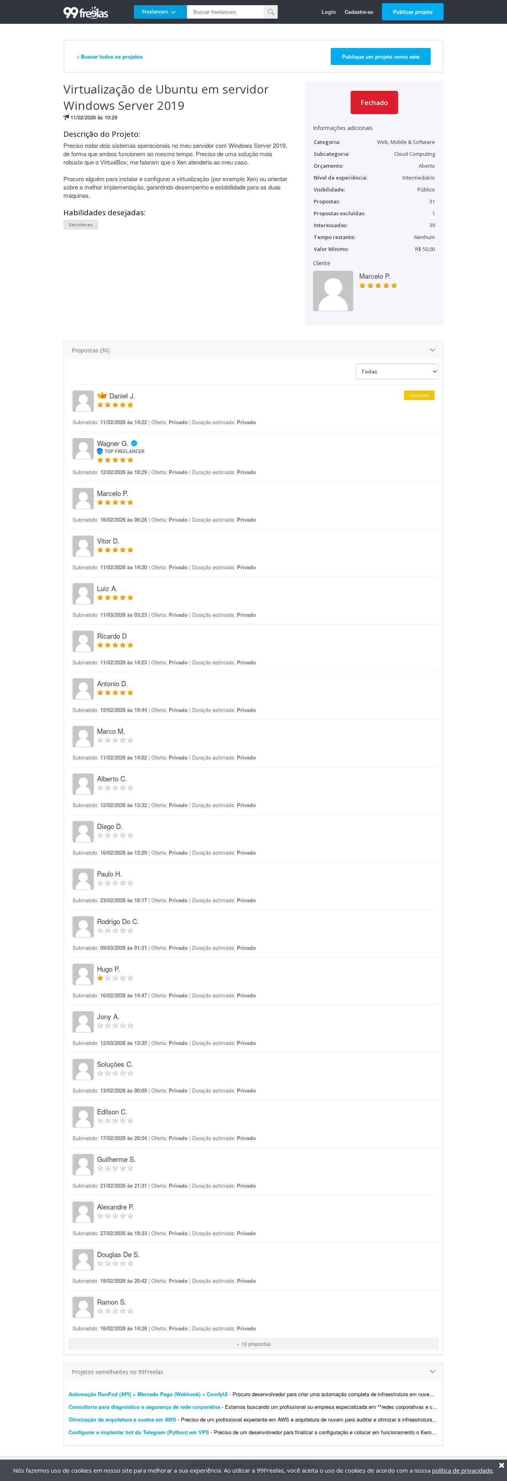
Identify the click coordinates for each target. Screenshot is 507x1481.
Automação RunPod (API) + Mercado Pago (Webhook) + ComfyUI (148, 1394)
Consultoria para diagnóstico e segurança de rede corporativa (144, 1406)
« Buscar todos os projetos (109, 56)
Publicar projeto (413, 11)
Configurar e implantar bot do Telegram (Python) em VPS (139, 1432)
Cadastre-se (359, 11)
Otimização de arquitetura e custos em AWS (122, 1419)
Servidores (81, 225)
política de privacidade (462, 1470)
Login (329, 11)
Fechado (374, 102)
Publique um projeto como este (380, 56)
